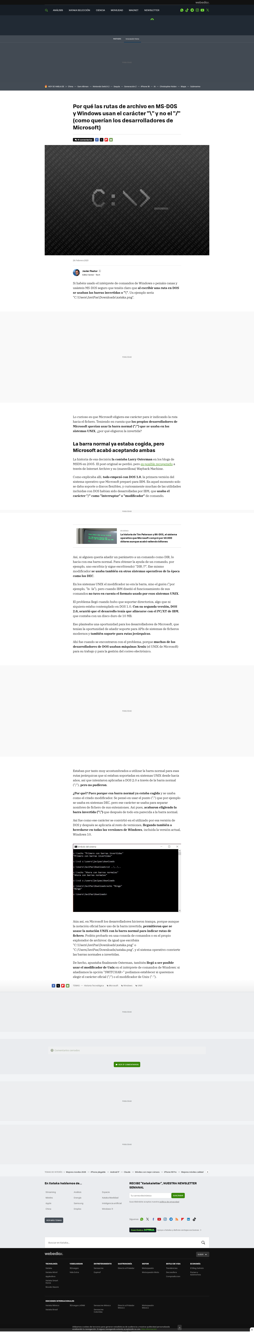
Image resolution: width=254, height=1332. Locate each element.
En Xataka (124, 531)
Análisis (77, 1192)
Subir (200, 1254)
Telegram (192, 10)
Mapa (183, 86)
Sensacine (98, 1268)
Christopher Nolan (168, 86)
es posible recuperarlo (157, 464)
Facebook (97, 139)
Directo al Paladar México (126, 1306)
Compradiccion (173, 1276)
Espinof (97, 1272)
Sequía (117, 86)
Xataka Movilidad (110, 1197)
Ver (128, 1064)
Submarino (195, 86)
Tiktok (187, 10)
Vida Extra (74, 1272)
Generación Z (130, 86)
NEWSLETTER (151, 10)
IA (155, 86)
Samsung (78, 1203)
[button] (91, 271)
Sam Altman (82, 86)
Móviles (49, 1197)
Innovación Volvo (132, 39)
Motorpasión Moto (150, 1272)
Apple (48, 1203)
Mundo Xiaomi (52, 1286)
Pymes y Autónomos (195, 1273)
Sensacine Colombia (98, 1310)
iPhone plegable (98, 1171)
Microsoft (113, 985)
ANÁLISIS (58, 10)
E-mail (111, 139)
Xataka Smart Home (52, 1281)
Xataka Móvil (51, 1272)
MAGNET (133, 10)
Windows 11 (107, 1208)
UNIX (140, 985)
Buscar (203, 1242)
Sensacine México (102, 1305)
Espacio (106, 1192)
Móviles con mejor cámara (147, 1171)
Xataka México (52, 1305)
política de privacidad (169, 1201)
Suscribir (178, 1195)
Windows (127, 985)
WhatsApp (182, 10)
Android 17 (115, 1171)
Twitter (207, 10)
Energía (77, 1197)
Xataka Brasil (52, 1309)
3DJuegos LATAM (77, 1305)
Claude (127, 1171)
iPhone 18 (145, 86)
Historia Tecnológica (94, 985)
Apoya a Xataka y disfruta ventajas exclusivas (178, 1230)
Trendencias (171, 1268)
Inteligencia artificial (112, 1203)
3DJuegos (74, 1268)
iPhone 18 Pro (170, 1171)
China (70, 86)
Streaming (51, 1192)
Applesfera (50, 1276)
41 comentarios (84, 139)
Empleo (77, 1208)
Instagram (197, 10)
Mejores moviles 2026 (76, 1171)
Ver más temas (54, 1220)
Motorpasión (148, 1268)
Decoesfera (171, 1272)
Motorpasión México (148, 1306)
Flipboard (106, 139)
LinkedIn (188, 1218)
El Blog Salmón (197, 1268)
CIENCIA (100, 10)
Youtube (202, 10)
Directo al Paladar (126, 1268)
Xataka (49, 1268)
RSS (176, 1218)
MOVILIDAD (117, 10)
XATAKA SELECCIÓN (79, 10)
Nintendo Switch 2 (101, 86)
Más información (149, 1329)
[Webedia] (202, 2)
